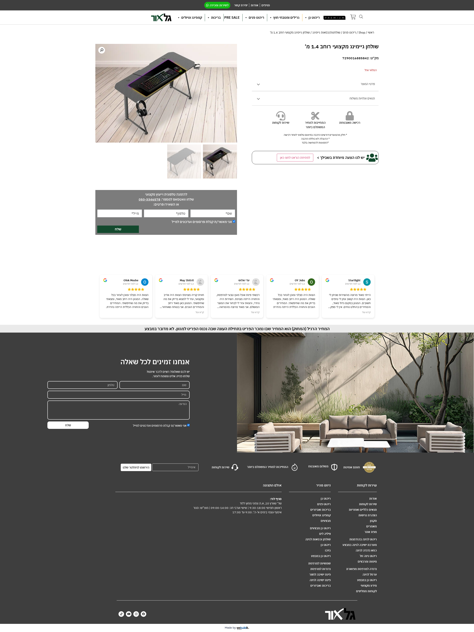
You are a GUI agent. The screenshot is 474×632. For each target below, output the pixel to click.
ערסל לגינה (370, 574)
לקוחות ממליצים (366, 591)
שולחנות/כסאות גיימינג (326, 32)
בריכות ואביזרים (320, 509)
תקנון (373, 521)
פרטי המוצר (368, 84)
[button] (101, 50)
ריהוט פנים (256, 17)
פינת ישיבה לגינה (320, 580)
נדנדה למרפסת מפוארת (361, 569)
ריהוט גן (314, 17)
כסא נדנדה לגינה (366, 550)
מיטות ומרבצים (367, 561)
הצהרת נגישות (367, 515)
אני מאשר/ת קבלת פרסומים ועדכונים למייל (202, 222)
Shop (361, 32)
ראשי (371, 32)
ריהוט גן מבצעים (320, 528)
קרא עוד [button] (199, 312)
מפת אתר (370, 532)
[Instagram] (136, 614)
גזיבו (328, 550)
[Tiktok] (121, 614)
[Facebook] (143, 614)
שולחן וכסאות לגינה (318, 539)
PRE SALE (232, 17)
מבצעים (326, 521)
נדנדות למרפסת (320, 569)
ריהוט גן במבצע (367, 580)
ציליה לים (325, 534)
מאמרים (371, 526)
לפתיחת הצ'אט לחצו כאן (295, 157)
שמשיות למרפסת (319, 563)
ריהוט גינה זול (368, 556)
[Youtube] (128, 614)
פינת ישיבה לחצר (320, 574)
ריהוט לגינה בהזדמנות (363, 539)
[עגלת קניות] (353, 17)
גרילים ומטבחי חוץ (286, 17)
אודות (373, 498)
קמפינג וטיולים (191, 17)
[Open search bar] (361, 16)
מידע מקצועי (369, 585)
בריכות (216, 17)
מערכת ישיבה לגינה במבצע (360, 545)
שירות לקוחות (368, 504)
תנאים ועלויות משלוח (362, 98)
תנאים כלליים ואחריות (363, 509)
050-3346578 (149, 199)
